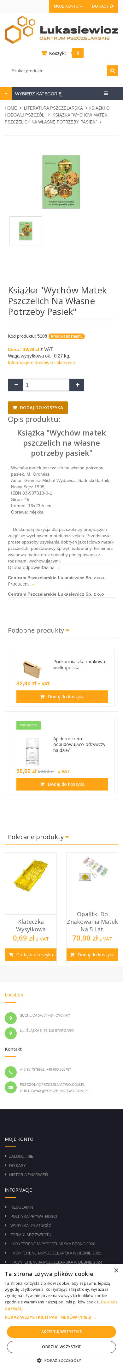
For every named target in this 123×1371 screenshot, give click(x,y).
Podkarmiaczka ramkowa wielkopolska (79, 664)
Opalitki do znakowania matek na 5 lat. (92, 921)
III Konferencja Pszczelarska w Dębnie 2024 (56, 1262)
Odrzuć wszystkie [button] (61, 1347)
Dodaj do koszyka (41, 408)
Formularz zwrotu (30, 1235)
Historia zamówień (28, 1175)
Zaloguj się (21, 1156)
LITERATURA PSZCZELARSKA (53, 108)
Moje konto (66, 6)
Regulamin (21, 1207)
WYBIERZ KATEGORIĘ (38, 93)
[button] (61, 1317)
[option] (31, 909)
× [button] (116, 1270)
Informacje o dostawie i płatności (41, 362)
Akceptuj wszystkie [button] (61, 1331)
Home (11, 108)
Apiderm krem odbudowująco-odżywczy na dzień (79, 745)
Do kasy (101, 6)
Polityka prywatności (33, 1216)
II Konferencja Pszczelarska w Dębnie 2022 (55, 1253)
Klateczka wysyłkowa (31, 925)
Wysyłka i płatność (30, 1226)
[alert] (61, 1317)
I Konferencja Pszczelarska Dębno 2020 (52, 1244)
